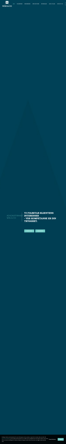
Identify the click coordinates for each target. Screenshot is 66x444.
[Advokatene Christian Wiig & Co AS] (7, 4)
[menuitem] (14, 4)
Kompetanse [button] (29, 230)
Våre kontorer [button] (35, 3)
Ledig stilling (52, 3)
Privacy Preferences (52, 439)
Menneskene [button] (40, 230)
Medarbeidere (27, 3)
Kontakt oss (60, 3)
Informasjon (44, 3)
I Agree (60, 439)
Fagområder (19, 3)
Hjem (14, 3)
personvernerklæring (6, 438)
